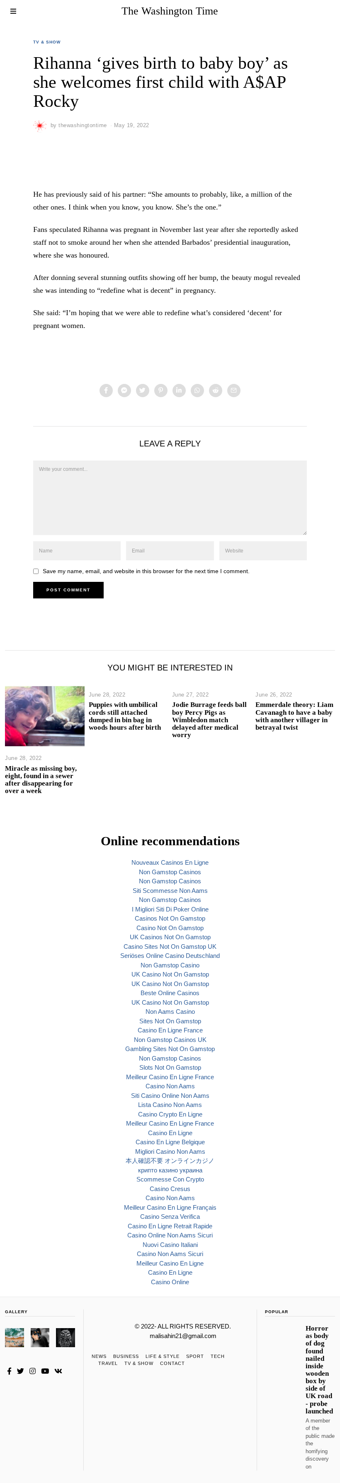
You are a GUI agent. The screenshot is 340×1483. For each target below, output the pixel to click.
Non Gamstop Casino (170, 965)
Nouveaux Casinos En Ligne (170, 862)
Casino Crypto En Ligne (170, 1114)
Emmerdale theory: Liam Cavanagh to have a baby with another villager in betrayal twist (294, 716)
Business (126, 1356)
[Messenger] (124, 390)
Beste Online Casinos (170, 992)
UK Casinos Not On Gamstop (170, 936)
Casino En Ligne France (170, 1030)
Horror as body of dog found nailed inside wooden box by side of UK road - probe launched (319, 1369)
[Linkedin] (179, 390)
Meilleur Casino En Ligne (170, 1263)
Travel (108, 1363)
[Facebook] (106, 390)
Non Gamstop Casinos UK (170, 1039)
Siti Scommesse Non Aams (170, 890)
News (99, 1356)
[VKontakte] (58, 1371)
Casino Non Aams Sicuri (170, 1253)
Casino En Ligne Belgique (170, 1141)
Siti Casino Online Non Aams (170, 1095)
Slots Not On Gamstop (170, 1067)
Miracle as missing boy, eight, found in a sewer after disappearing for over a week (41, 779)
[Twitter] (142, 390)
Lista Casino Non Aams (170, 1104)
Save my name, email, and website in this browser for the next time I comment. (146, 571)
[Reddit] (215, 390)
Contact (172, 1363)
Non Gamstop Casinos (170, 871)
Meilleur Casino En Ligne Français (170, 1207)
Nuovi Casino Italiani (170, 1244)
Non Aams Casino (170, 1011)
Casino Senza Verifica (170, 1216)
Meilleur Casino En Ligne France (170, 1076)
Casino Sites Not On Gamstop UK (170, 946)
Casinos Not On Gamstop (170, 918)
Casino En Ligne (170, 1132)
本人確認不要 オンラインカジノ (170, 1160)
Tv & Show (47, 42)
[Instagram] (32, 1371)
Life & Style (163, 1356)
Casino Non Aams (170, 1086)
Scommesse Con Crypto (170, 1179)
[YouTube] (45, 1371)
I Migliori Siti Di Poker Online (170, 909)
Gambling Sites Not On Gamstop (170, 1048)
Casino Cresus (170, 1188)
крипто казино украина (170, 1170)
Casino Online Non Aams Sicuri (170, 1235)
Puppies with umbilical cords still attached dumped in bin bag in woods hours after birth (125, 716)
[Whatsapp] (197, 390)
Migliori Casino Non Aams (170, 1151)
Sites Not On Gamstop (170, 1021)
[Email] (233, 390)
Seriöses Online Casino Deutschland (170, 955)
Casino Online (170, 1281)
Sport (195, 1356)
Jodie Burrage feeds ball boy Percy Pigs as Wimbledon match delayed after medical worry (209, 720)
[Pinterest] (161, 390)
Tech (218, 1356)
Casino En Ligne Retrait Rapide (170, 1226)
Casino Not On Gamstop (170, 927)
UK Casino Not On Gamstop (170, 974)
